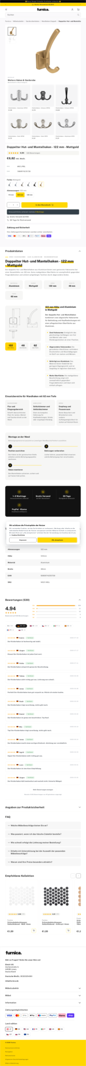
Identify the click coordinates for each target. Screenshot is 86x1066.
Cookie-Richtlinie (18, 535)
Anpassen (23, 540)
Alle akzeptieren (57, 540)
